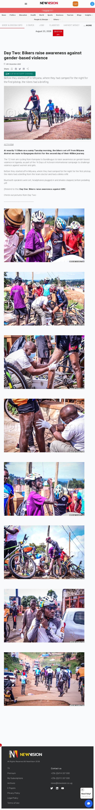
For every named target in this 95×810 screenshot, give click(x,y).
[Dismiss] (82, 790)
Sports (50, 15)
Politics (13, 15)
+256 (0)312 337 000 (60, 778)
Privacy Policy (13, 793)
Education (23, 15)
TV (8, 768)
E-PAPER (30, 25)
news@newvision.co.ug (61, 783)
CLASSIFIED (54, 25)
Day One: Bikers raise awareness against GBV (42, 189)
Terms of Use (13, 803)
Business (59, 15)
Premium (11, 773)
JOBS (41, 25)
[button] (92, 3)
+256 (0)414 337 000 (60, 773)
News (4, 15)
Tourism (70, 15)
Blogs (79, 15)
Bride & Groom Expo (12, 25)
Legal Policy (12, 798)
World (41, 15)
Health (33, 15)
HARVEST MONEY (72, 25)
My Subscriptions (15, 778)
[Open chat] (89, 804)
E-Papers (11, 788)
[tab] (12, 25)
